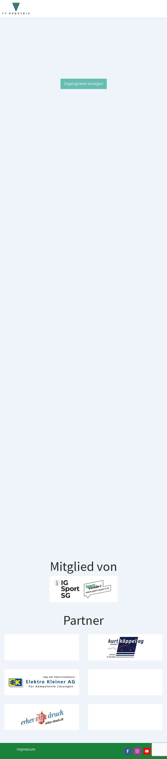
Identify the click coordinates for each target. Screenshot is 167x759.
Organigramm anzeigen (83, 83)
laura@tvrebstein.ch (54, 333)
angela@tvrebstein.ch (121, 333)
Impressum (26, 749)
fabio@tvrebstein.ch (87, 558)
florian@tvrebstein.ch (121, 445)
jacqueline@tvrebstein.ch (54, 445)
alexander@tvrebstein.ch (121, 220)
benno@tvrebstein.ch (54, 220)
